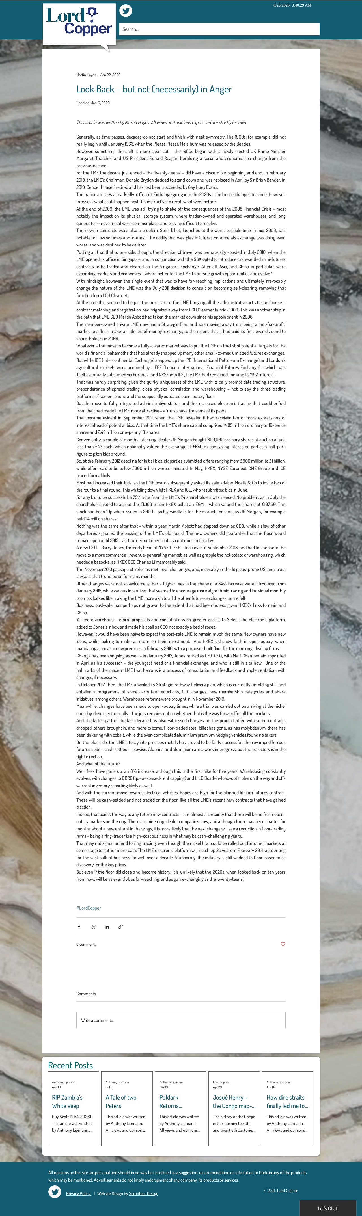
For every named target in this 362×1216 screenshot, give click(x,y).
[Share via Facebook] (79, 926)
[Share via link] (120, 926)
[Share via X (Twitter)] (93, 926)
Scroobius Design (143, 1193)
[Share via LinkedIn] (106, 926)
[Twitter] (125, 10)
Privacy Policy (78, 1193)
